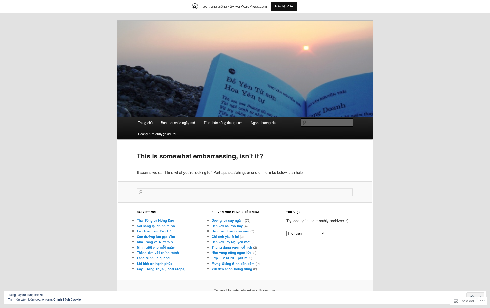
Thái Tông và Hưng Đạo (155, 220)
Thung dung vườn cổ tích (232, 247)
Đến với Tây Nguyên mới (231, 241)
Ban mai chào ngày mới (178, 122)
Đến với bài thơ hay (227, 225)
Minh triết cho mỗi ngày (156, 247)
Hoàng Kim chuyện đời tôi (157, 133)
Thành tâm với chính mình (158, 252)
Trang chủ (145, 122)
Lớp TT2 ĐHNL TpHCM (229, 257)
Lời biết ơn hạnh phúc (154, 263)
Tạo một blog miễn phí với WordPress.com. (245, 290)
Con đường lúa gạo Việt (156, 236)
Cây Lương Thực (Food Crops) (161, 268)
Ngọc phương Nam (264, 122)
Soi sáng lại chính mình (156, 225)
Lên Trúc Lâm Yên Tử (154, 231)
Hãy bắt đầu (284, 6)
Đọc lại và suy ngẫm (228, 220)
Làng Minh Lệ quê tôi (153, 257)
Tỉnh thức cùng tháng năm (223, 122)
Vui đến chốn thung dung (232, 268)
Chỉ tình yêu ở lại (225, 236)
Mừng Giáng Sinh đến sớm (233, 263)
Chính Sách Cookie (67, 299)
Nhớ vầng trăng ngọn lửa (231, 252)
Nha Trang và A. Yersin (155, 241)
